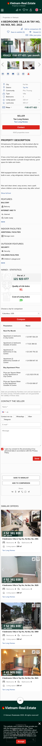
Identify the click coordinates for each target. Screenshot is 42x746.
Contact (21, 127)
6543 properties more (21, 132)
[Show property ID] (23, 74)
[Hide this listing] (3, 74)
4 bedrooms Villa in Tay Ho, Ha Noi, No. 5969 (20, 632)
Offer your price (35, 35)
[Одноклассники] (15, 492)
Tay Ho (25, 87)
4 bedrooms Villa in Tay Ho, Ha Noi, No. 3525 (20, 585)
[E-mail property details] (13, 74)
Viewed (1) (37, 32)
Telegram (7, 419)
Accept (21, 742)
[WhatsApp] (25, 492)
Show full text (6, 193)
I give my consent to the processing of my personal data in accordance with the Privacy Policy (21, 451)
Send (37, 459)
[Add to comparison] (33, 512)
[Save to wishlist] (38, 512)
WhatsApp (20, 416)
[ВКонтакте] (12, 492)
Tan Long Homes (21, 122)
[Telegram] (29, 492)
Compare (21, 319)
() (20, 10)
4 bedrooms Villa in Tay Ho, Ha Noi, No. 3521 (20, 678)
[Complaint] (28, 74)
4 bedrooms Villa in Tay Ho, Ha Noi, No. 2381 (20, 539)
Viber (30, 416)
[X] (19, 492)
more (3, 222)
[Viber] (22, 492)
